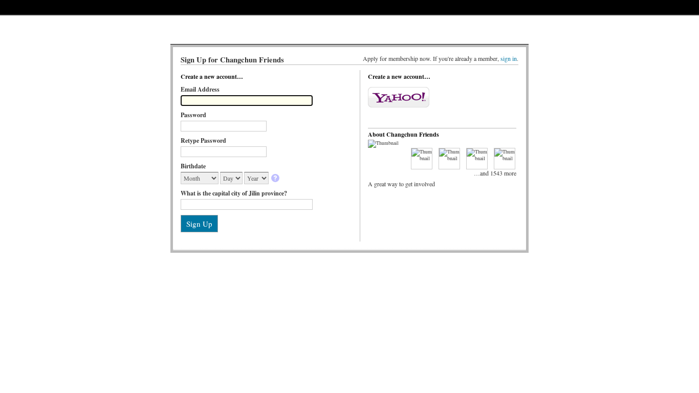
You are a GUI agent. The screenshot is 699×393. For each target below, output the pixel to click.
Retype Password (203, 140)
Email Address (200, 89)
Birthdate (193, 166)
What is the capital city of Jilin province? (234, 193)
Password (193, 115)
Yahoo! (398, 97)
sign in (508, 58)
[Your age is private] (276, 179)
